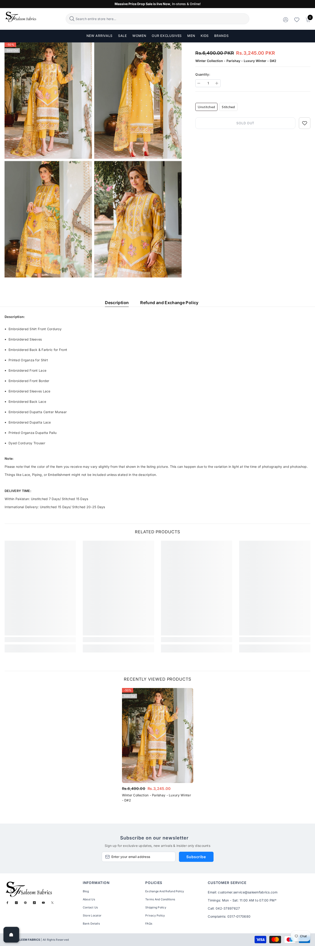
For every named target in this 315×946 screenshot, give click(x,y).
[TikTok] (34, 902)
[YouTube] (43, 902)
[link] (40, 639)
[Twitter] (52, 902)
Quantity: (202, 74)
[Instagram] (16, 902)
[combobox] (161, 19)
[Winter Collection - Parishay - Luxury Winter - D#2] (157, 735)
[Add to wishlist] (304, 123)
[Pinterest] (25, 902)
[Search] (157, 18)
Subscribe (196, 856)
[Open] (11, 935)
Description (117, 302)
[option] (158, 746)
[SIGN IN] (285, 19)
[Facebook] (7, 902)
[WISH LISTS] (297, 19)
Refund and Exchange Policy (169, 302)
